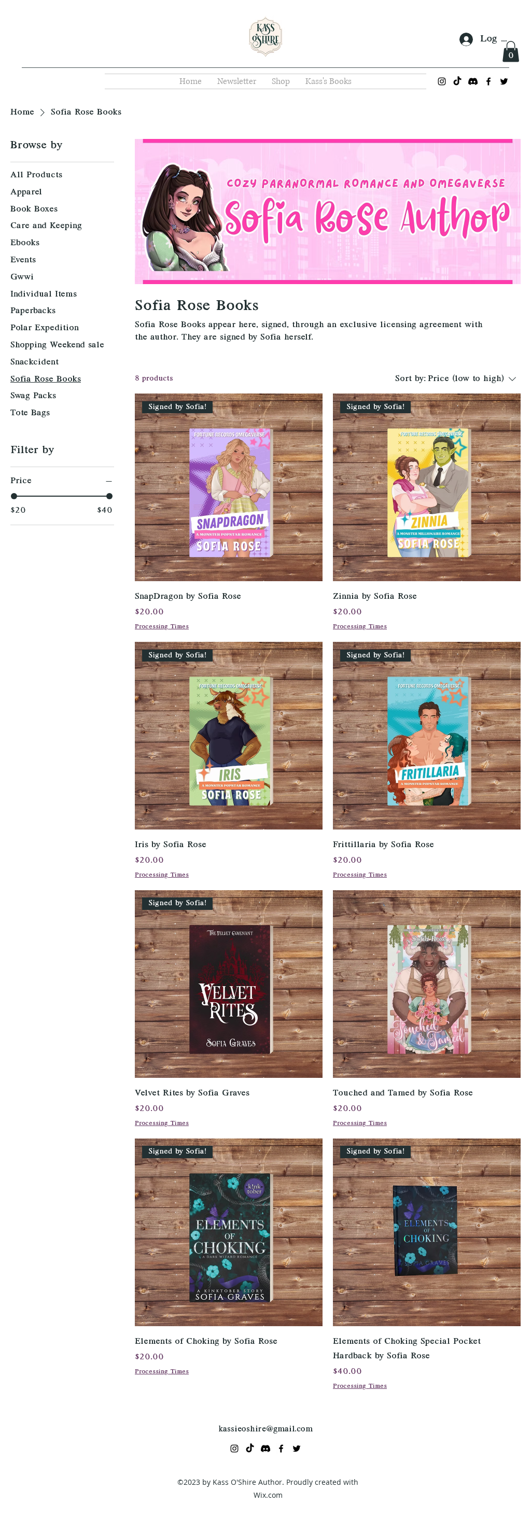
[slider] (14, 496)
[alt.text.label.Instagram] (442, 81)
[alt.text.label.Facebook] (488, 81)
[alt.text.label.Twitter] (504, 81)
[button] (511, 51)
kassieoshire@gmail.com (265, 1429)
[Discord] (473, 81)
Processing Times (162, 627)
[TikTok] (457, 81)
